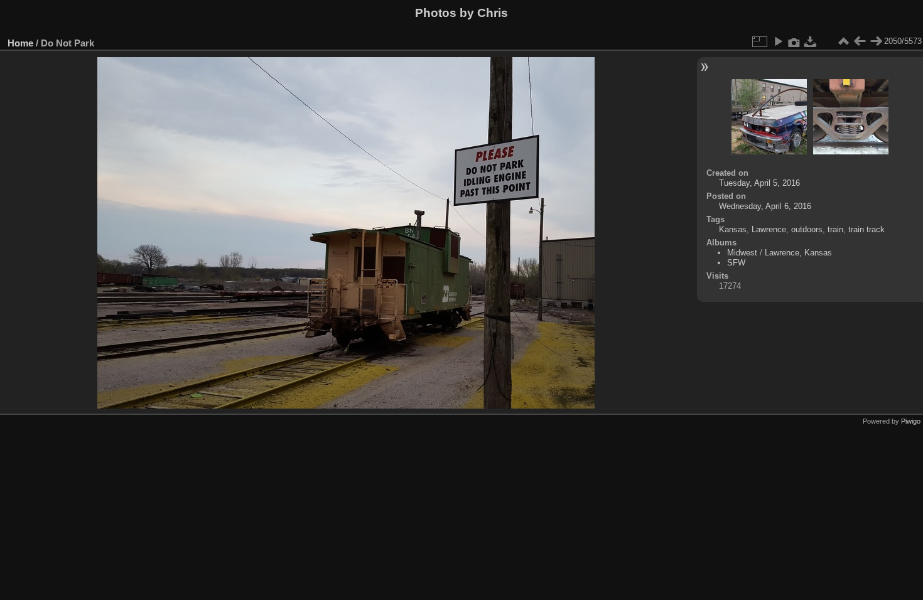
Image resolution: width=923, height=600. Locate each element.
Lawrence (769, 229)
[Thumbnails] (843, 41)
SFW (736, 262)
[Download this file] (810, 41)
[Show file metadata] (794, 41)
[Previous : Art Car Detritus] (859, 41)
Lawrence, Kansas (798, 252)
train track (866, 229)
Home (20, 43)
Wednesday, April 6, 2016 (765, 206)
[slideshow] (778, 41)
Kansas (733, 229)
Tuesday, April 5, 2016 (759, 183)
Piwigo (910, 421)
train (835, 229)
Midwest (742, 252)
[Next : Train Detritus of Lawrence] (876, 41)
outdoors (807, 229)
